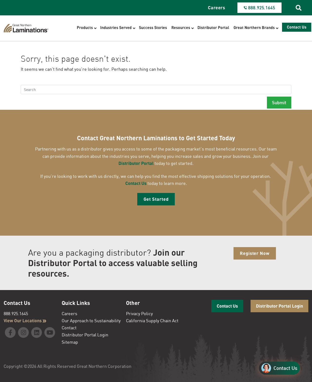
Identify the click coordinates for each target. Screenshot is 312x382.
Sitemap (70, 342)
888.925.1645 (16, 313)
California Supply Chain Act (152, 320)
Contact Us (135, 183)
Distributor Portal (136, 163)
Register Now (255, 253)
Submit (279, 102)
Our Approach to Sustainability (91, 320)
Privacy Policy (139, 313)
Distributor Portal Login (85, 334)
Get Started (156, 199)
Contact (69, 327)
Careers (216, 7)
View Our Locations (23, 320)
